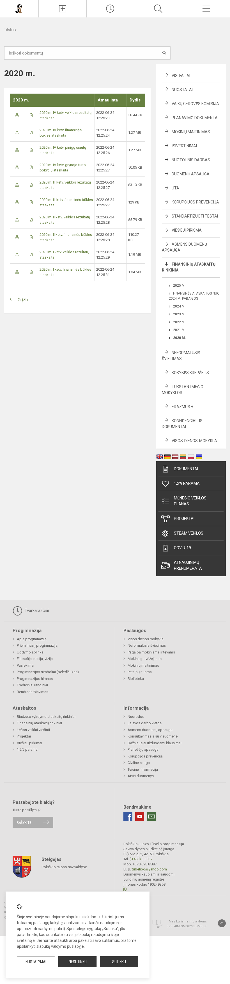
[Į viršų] (222, 923)
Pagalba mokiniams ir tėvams (151, 652)
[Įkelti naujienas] (62, 8)
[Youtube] (139, 816)
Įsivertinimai (184, 146)
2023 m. (179, 314)
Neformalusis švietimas (147, 645)
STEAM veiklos (188, 533)
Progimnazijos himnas (35, 679)
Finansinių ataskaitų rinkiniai (39, 723)
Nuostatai (182, 89)
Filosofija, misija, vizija (35, 659)
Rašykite (24, 822)
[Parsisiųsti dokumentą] (17, 115)
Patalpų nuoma (140, 672)
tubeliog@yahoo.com (149, 869)
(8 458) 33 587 (141, 859)
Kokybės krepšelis (190, 372)
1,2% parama (187, 483)
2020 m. (179, 338)
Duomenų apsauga (191, 174)
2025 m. (179, 286)
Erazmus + (182, 406)
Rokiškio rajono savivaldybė (64, 867)
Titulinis (10, 29)
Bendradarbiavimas (32, 692)
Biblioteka (136, 679)
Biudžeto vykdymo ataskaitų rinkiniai (46, 716)
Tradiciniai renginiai (32, 685)
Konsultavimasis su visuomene (153, 736)
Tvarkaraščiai (36, 610)
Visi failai (181, 75)
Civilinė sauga (139, 763)
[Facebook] (127, 816)
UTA (175, 188)
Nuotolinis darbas (191, 160)
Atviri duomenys (141, 776)
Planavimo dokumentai (195, 118)
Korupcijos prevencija (195, 202)
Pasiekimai (25, 665)
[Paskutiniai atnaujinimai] (110, 8)
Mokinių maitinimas (191, 132)
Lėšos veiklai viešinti (33, 730)
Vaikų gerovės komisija (195, 103)
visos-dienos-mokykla (194, 440)
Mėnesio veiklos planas (190, 501)
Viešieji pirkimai (187, 230)
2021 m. (179, 330)
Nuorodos (136, 716)
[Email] (151, 816)
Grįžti (23, 299)
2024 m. (179, 306)
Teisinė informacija (143, 769)
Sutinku (119, 962)
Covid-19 (182, 548)
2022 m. (179, 322)
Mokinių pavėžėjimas (145, 659)
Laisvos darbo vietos (145, 723)
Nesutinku (78, 962)
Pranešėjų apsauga (143, 749)
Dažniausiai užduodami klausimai (154, 743)
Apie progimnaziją (32, 639)
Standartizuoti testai (195, 216)
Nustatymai (36, 962)
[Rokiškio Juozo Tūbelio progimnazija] (19, 8)
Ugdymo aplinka (30, 652)
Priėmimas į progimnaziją (37, 645)
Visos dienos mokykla (146, 639)
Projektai (184, 518)
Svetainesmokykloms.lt (187, 926)
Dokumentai (186, 469)
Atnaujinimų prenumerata (188, 565)
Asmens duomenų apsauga (150, 730)
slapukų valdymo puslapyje (60, 946)
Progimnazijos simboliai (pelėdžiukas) (48, 672)
